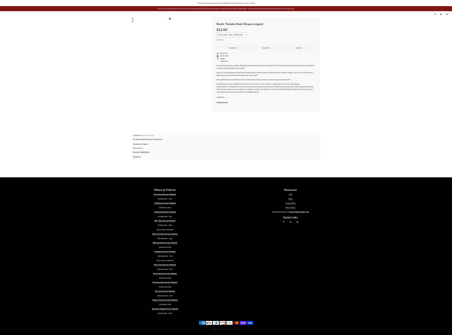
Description (233, 48)
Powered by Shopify (233, 329)
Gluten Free (224, 56)
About (290, 199)
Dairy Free (224, 53)
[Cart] (447, 14)
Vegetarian (224, 61)
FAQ (290, 194)
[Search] (435, 14)
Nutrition (299, 48)
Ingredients (266, 48)
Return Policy (290, 208)
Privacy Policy (291, 203)
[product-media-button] (170, 18)
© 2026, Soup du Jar (216, 329)
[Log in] (441, 14)
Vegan (222, 58)
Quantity (219, 40)
